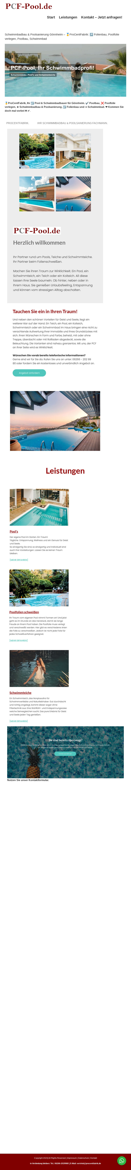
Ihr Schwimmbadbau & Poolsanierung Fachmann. (73, 123)
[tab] (18, 123)
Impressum (72, 1158)
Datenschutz (83, 1158)
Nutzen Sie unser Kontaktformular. (28, 780)
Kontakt (93, 1158)
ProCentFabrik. (18, 123)
